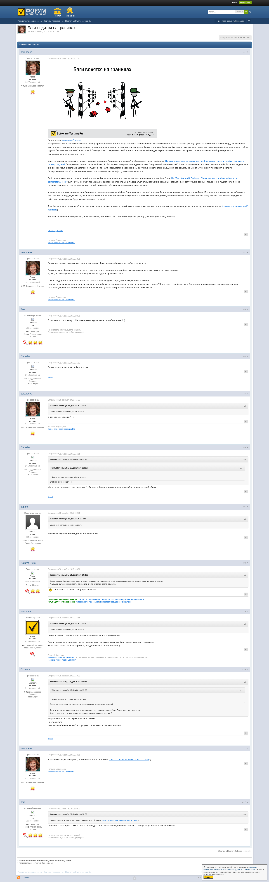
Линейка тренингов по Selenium (62, 660)
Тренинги (70, 16)
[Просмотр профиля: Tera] (32, 319)
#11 (244, 748)
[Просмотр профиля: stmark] (32, 522)
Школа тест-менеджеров (89, 599)
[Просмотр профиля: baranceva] (32, 67)
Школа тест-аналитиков (112, 599)
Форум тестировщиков (28, 872)
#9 (244, 611)
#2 (244, 252)
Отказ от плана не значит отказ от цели (129, 759)
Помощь (26, 877)
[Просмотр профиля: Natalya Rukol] (32, 573)
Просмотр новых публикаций (230, 21)
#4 (244, 356)
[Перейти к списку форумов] (32, 11)
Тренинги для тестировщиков (61, 657)
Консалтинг (126, 602)
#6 (244, 447)
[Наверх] (134, 878)
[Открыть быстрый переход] (249, 21)
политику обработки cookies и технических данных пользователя (230, 868)
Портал (57, 16)
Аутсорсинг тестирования (87, 602)
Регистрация (245, 2)
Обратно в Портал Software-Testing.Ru (235, 851)
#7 (244, 507)
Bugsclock (50, 377)
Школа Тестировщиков (134, 599)
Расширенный (250, 11)
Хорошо (208, 877)
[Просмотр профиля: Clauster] (32, 366)
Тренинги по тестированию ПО (61, 243)
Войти (234, 2)
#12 (244, 802)
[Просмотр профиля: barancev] (32, 627)
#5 (244, 394)
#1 (244, 52)
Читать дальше (55, 230)
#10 (244, 670)
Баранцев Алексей (71, 140)
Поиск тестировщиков (110, 602)
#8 (244, 563)
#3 (244, 309)
